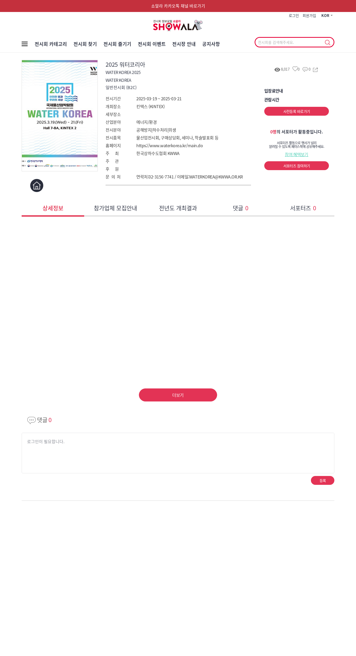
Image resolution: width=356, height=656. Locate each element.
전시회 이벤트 (152, 43)
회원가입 (309, 15)
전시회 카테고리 (51, 43)
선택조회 (327, 43)
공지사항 (211, 43)
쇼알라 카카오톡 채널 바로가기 (178, 6)
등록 (323, 480)
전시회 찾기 (85, 43)
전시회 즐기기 (117, 43)
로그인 (294, 15)
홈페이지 (36, 185)
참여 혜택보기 (296, 154)
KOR (325, 15)
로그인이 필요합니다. (45, 441)
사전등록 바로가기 (296, 111)
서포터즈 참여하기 (296, 165)
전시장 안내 (184, 43)
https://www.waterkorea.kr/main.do (169, 145)
